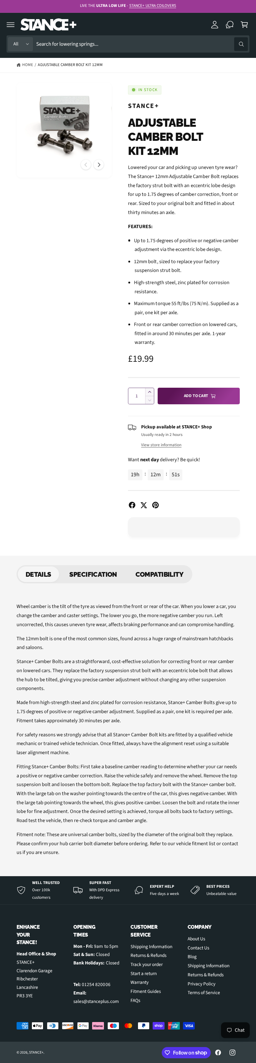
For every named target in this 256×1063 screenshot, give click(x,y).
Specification (93, 574)
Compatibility (159, 574)
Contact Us (198, 947)
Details (38, 574)
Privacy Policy (201, 983)
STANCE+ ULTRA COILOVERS (152, 5)
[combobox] (141, 44)
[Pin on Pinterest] (155, 505)
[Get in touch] (230, 25)
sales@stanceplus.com (96, 1001)
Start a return (143, 973)
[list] (128, 890)
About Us (196, 938)
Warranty (139, 982)
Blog (192, 956)
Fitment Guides (145, 991)
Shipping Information (151, 946)
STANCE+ (143, 105)
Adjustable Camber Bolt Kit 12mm (70, 65)
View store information (161, 445)
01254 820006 (96, 984)
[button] (10, 25)
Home (27, 65)
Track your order (146, 964)
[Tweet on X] (144, 505)
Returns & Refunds (148, 955)
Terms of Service (204, 992)
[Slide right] (99, 165)
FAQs (135, 1000)
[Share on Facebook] (132, 505)
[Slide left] (86, 165)
